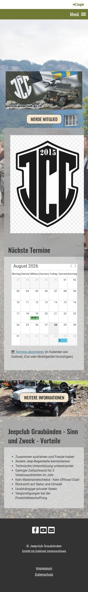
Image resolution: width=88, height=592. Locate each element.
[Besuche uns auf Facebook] (35, 531)
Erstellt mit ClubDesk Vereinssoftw (42, 551)
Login (80, 4)
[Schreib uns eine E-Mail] (51, 531)
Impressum (44, 568)
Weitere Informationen (44, 397)
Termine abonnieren (29, 352)
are (64, 551)
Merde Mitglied (44, 119)
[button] (71, 266)
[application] (44, 305)
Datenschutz (44, 574)
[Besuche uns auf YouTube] (43, 531)
